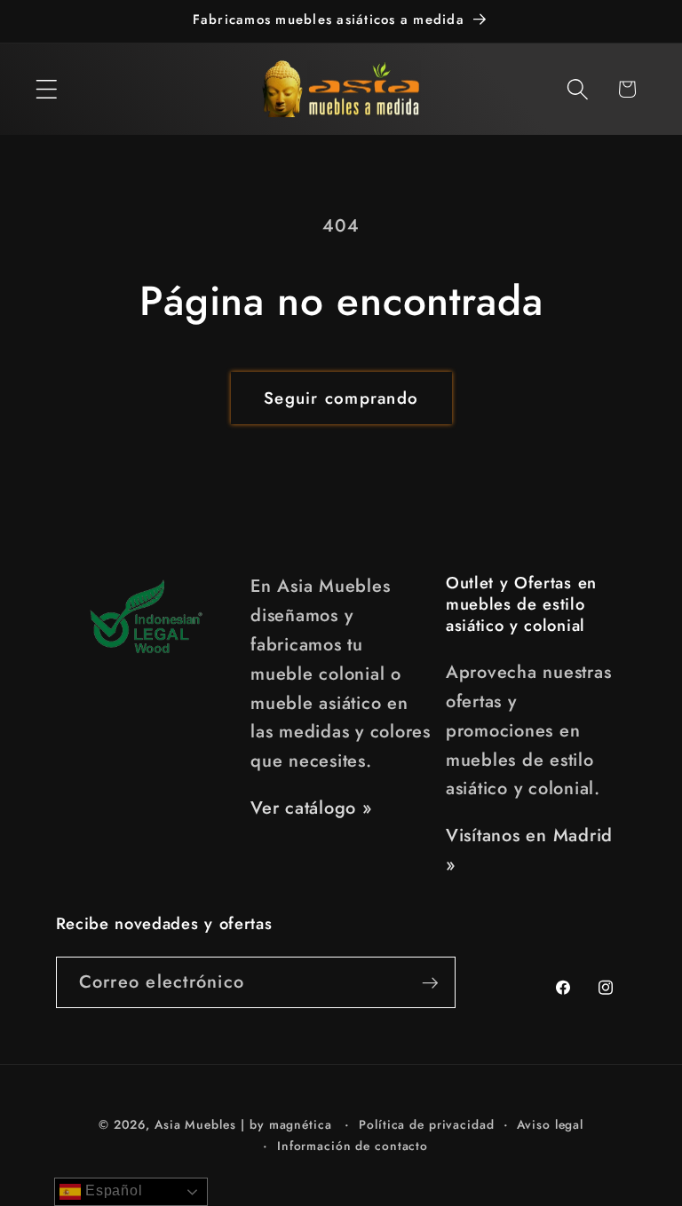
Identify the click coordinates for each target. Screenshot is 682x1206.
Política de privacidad (426, 1124)
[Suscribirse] (430, 982)
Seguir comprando (341, 398)
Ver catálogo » (311, 808)
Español (111, 1190)
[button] (46, 89)
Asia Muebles (195, 1124)
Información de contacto (352, 1146)
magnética (300, 1124)
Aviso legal (550, 1124)
